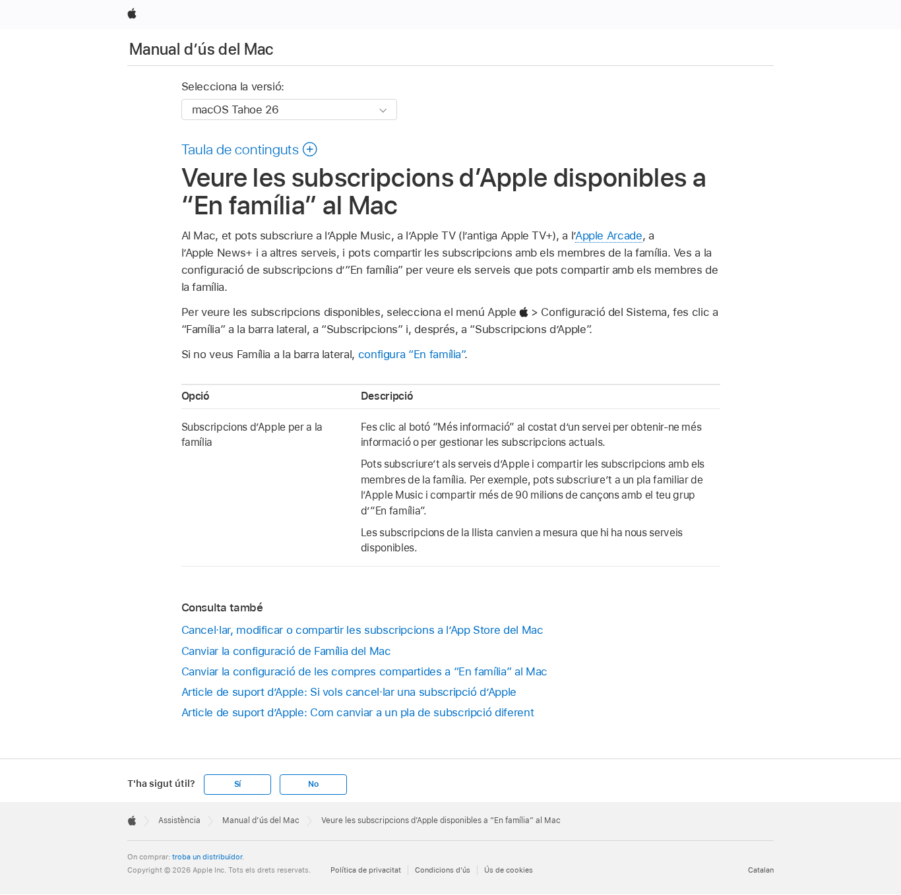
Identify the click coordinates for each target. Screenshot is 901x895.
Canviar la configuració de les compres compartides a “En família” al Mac (364, 671)
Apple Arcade (608, 235)
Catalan (761, 870)
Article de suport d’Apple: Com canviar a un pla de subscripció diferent (357, 712)
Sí (237, 784)
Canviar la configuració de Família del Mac (286, 651)
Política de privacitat (365, 870)
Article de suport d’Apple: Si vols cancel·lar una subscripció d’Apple (348, 691)
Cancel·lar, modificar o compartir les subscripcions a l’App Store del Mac (362, 629)
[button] (250, 149)
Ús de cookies (508, 870)
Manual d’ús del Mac (201, 49)
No (313, 784)
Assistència (179, 820)
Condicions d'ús (442, 870)
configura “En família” (411, 354)
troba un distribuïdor (207, 856)
